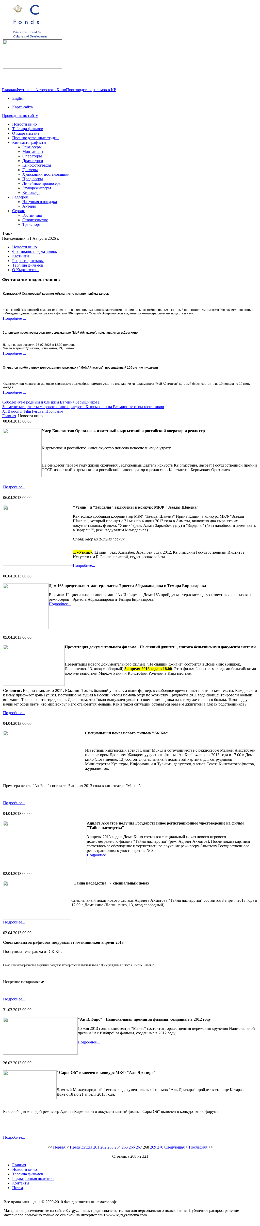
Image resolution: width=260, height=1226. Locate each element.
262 (103, 1147)
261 (96, 1147)
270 (160, 1147)
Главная (9, 90)
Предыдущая (81, 1147)
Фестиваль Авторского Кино (41, 90)
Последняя (198, 1147)
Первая (59, 1147)
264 (118, 1147)
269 (153, 1147)
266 (132, 1147)
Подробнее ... (14, 318)
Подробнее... (14, 487)
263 (110, 1147)
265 (125, 1147)
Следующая (174, 1147)
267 (139, 1147)
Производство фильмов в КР (91, 90)
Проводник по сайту (20, 115)
